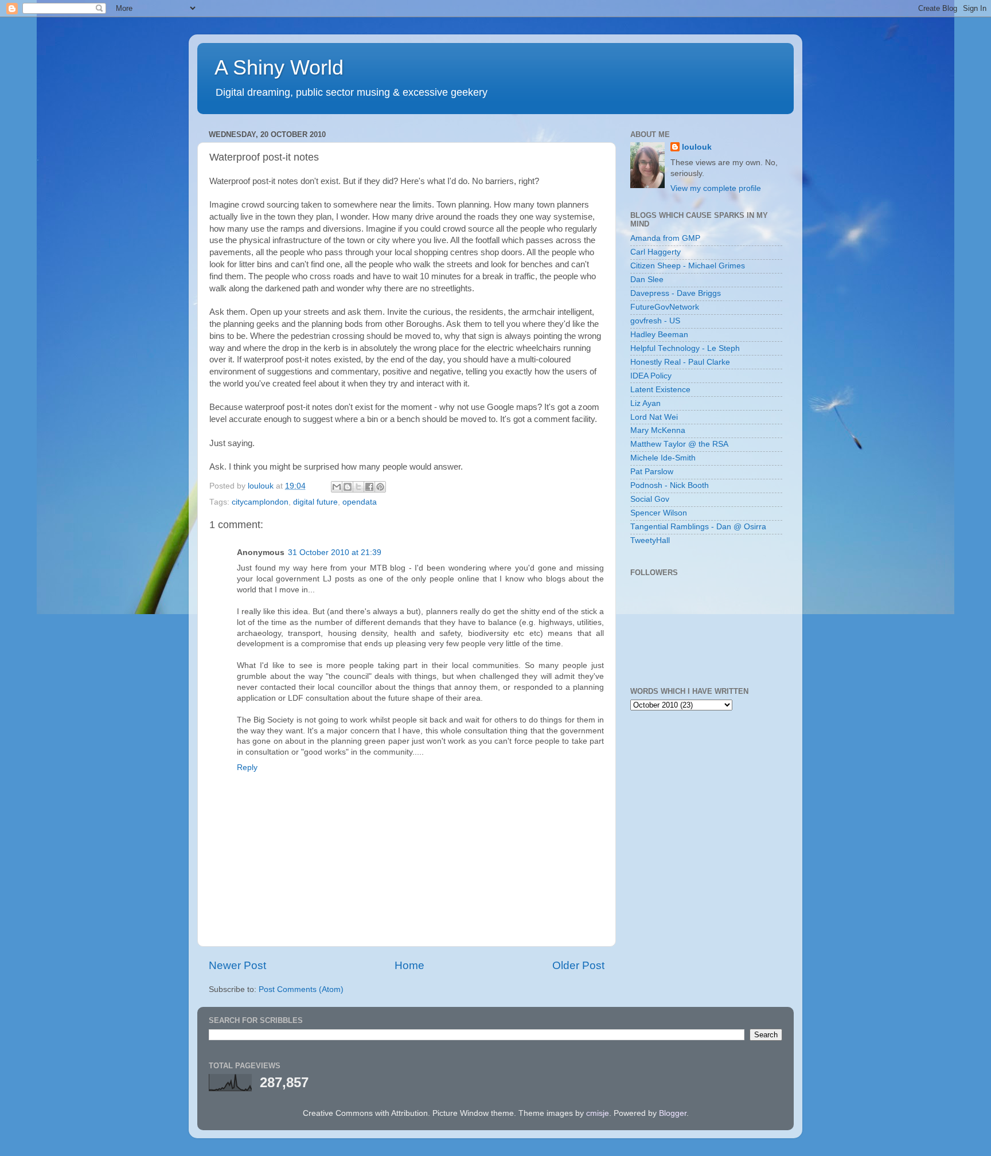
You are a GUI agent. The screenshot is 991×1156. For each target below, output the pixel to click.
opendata (359, 502)
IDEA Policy (651, 376)
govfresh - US (655, 321)
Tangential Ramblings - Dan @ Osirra (698, 526)
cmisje (597, 1113)
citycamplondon (260, 502)
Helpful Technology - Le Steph (685, 348)
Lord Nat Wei (654, 417)
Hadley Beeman (659, 334)
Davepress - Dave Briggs (675, 293)
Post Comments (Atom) (301, 989)
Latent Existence (660, 389)
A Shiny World (279, 67)
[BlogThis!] (347, 487)
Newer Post (237, 965)
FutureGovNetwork (664, 307)
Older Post (578, 965)
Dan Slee (647, 279)
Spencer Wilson (658, 513)
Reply (247, 767)
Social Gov (649, 499)
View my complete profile (715, 188)
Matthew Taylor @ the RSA (679, 444)
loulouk (697, 147)
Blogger (672, 1113)
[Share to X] (358, 487)
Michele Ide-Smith (663, 458)
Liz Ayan (645, 403)
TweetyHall (650, 540)
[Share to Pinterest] (380, 487)
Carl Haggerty (655, 252)
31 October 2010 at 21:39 (334, 552)
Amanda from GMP (665, 238)
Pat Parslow (651, 471)
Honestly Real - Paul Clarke (680, 362)
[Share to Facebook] (369, 487)
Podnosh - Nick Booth (669, 485)
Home (409, 965)
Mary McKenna (657, 430)
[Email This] (336, 487)
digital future (315, 502)
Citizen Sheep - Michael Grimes (687, 265)
